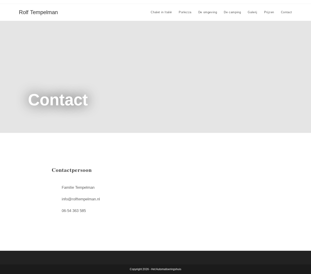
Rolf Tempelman (38, 12)
